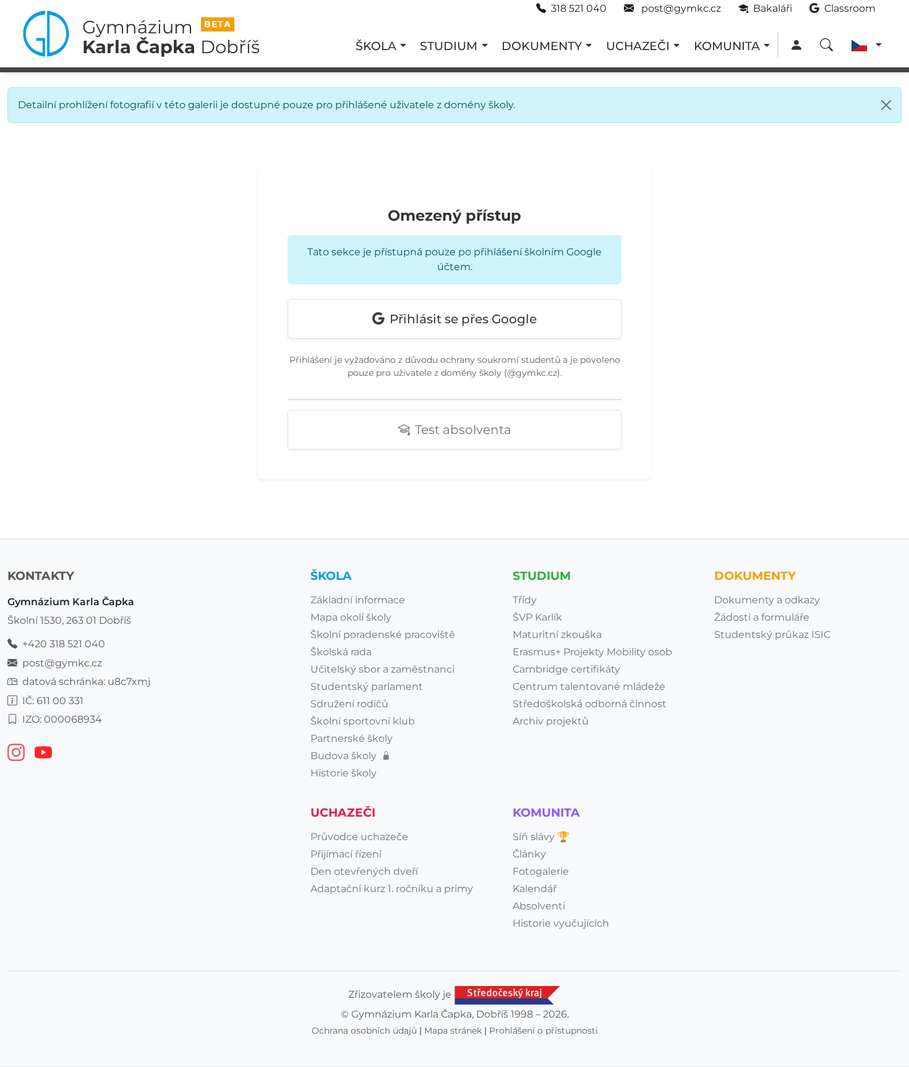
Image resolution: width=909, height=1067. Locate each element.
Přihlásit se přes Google (463, 319)
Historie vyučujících (561, 923)
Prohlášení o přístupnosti (543, 1030)
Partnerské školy (351, 738)
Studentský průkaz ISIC (772, 634)
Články (529, 854)
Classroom (849, 8)
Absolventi (539, 906)
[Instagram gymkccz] (16, 752)
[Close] (886, 105)
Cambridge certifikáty (566, 669)
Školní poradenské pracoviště (382, 634)
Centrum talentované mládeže (589, 686)
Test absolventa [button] (463, 429)
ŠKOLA (376, 45)
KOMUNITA (727, 45)
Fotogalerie (541, 871)
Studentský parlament (366, 686)
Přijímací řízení (346, 854)
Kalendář (535, 889)
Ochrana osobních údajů (364, 1030)
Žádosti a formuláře (761, 617)
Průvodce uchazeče (359, 837)
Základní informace (357, 600)
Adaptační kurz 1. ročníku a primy (391, 889)
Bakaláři (771, 8)
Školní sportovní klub (362, 721)
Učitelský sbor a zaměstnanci (382, 669)
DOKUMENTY (541, 45)
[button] (866, 45)
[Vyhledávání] (826, 45)
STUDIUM (448, 45)
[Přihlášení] (796, 45)
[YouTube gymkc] (43, 752)
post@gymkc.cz (680, 8)
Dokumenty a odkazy (767, 600)
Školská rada (341, 652)
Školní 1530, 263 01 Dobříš (69, 620)
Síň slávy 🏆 (541, 837)
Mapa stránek (453, 1030)
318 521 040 (579, 8)
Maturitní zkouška (557, 634)
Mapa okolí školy (350, 617)
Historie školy (343, 773)
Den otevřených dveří (364, 871)
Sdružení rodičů (349, 704)
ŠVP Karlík (537, 617)
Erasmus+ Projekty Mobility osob (592, 652)
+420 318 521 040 (63, 644)
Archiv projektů (551, 721)
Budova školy (344, 756)
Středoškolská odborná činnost (590, 704)
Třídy (525, 600)
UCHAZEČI (638, 45)
